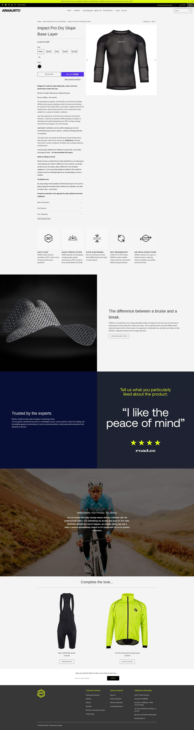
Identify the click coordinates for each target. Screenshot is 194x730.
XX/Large (74, 51)
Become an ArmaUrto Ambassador (145, 714)
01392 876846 (21, 5)
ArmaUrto (45, 725)
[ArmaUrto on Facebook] (2, 5)
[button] (70, 10)
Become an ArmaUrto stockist (95, 710)
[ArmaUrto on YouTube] (5, 5)
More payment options (73, 79)
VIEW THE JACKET (127, 661)
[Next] (155, 60)
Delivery (88, 699)
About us (113, 695)
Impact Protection (115, 699)
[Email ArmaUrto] (15, 5)
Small (40, 51)
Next (153, 21)
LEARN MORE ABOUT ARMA (119, 336)
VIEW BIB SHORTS (66, 661)
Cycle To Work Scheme (141, 695)
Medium (48, 51)
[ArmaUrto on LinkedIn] (12, 5)
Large (56, 51)
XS (39, 57)
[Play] (121, 60)
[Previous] (87, 60)
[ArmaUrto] (11, 10)
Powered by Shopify (55, 725)
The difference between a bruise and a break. (143, 314)
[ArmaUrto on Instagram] (9, 5)
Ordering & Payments (93, 695)
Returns (88, 702)
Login (183, 5)
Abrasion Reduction (116, 702)
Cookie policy (90, 714)
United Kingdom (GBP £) (165, 5)
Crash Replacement (116, 706)
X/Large (65, 51)
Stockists (89, 706)
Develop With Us (139, 718)
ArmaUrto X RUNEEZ (141, 699)
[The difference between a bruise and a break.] (48, 323)
